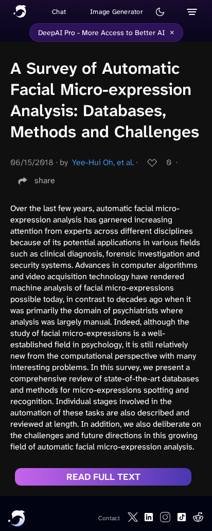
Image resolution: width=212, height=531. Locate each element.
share (44, 180)
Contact (109, 518)
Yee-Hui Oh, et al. (103, 162)
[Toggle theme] (160, 12)
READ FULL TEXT (103, 477)
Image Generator (116, 11)
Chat (59, 11)
